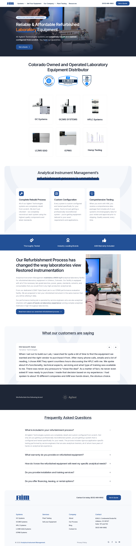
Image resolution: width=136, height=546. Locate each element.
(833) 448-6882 (108, 3)
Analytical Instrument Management (33, 542)
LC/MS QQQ (41, 150)
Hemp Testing (95, 150)
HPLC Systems (95, 119)
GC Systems (41, 119)
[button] (109, 347)
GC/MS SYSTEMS (68, 119)
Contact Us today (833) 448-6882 (89, 498)
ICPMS (68, 150)
